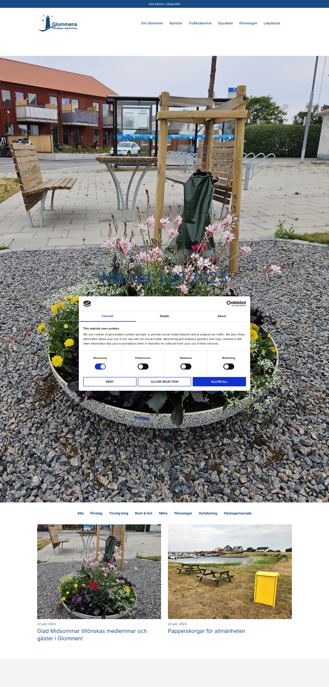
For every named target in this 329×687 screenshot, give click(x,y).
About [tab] (221, 316)
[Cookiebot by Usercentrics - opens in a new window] (229, 303)
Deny (110, 381)
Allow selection (164, 381)
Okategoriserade (238, 513)
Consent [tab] (107, 316)
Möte (163, 513)
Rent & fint (143, 513)
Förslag (96, 513)
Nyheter (175, 23)
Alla (80, 513)
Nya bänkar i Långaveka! (164, 4)
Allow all (219, 381)
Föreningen (248, 23)
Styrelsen (225, 23)
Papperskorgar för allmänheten (206, 631)
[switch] (143, 366)
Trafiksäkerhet (200, 23)
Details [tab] (164, 316)
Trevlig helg (118, 513)
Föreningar (183, 513)
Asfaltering (208, 513)
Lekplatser (272, 23)
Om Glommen (152, 23)
